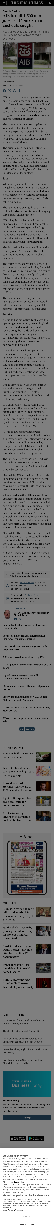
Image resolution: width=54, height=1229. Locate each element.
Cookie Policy (19, 1182)
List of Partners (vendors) (13, 1210)
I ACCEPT (27, 1217)
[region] (27, 1188)
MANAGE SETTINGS (27, 1224)
